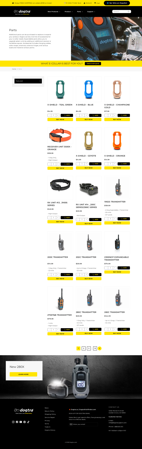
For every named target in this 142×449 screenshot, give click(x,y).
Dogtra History (50, 430)
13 (95, 348)
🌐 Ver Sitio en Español (117, 3)
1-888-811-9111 (118, 426)
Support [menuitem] (90, 11)
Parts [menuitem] (79, 11)
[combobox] (121, 11)
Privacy (47, 420)
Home (14, 69)
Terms (47, 424)
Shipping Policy (50, 414)
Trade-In (47, 427)
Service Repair (50, 417)
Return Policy (49, 411)
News (47, 408)
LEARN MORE (23, 374)
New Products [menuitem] (53, 11)
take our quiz (93, 63)
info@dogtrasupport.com (118, 423)
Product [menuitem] (68, 11)
